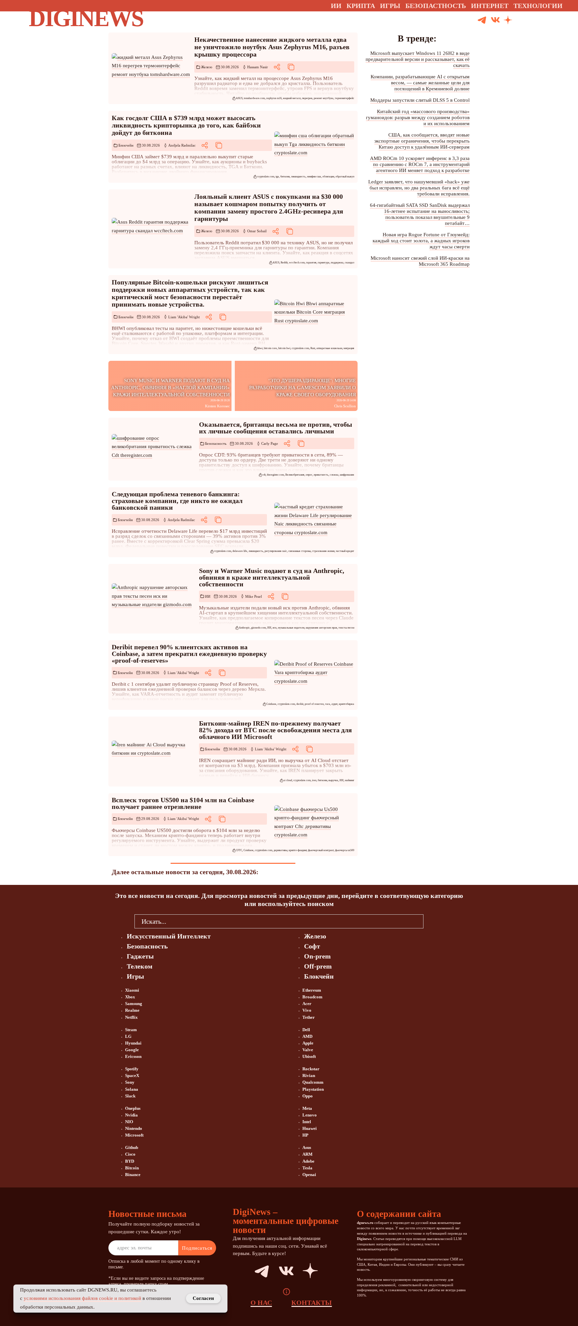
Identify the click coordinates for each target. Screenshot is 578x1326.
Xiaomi (132, 990)
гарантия (311, 262)
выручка (333, 780)
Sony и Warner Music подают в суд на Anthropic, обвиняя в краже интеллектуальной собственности (271, 577)
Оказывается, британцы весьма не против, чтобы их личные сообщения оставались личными (275, 428)
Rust (312, 348)
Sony (129, 1082)
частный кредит (345, 551)
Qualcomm (312, 1082)
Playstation (313, 1089)
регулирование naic (276, 551)
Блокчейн (125, 145)
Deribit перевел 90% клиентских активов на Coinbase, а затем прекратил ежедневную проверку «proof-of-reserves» (189, 653)
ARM (307, 1154)
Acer (306, 1003)
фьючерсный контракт (321, 850)
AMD (307, 1036)
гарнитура (323, 262)
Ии (336, 5)
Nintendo (133, 1128)
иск (275, 627)
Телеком (140, 966)
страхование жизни (323, 551)
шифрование (347, 474)
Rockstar (310, 1068)
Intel (306, 1121)
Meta (307, 1108)
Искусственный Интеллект (169, 936)
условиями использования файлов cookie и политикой (82, 1298)
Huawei (309, 1128)
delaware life (239, 551)
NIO (129, 1121)
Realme (132, 1010)
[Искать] (533, 20)
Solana (131, 1089)
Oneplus (132, 1108)
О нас (261, 1302)
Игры (390, 5)
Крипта (361, 5)
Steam (131, 1029)
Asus (306, 1147)
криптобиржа (346, 704)
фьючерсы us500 (344, 850)
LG (128, 1036)
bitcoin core (270, 348)
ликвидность (298, 176)
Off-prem (318, 966)
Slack (130, 1095)
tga (277, 176)
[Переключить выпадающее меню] (568, 5)
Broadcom (312, 996)
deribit (299, 704)
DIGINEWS (86, 18)
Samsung (133, 1003)
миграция (349, 348)
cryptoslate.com (265, 176)
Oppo (307, 1095)
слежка (334, 474)
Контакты (311, 1302)
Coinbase (271, 704)
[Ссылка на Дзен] (508, 20)
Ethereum (311, 990)
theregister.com (275, 474)
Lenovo (309, 1114)
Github (131, 1147)
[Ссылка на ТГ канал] (482, 20)
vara (327, 704)
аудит (334, 704)
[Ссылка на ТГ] (254, 1270)
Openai (309, 1174)
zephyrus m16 (274, 98)
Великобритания (294, 474)
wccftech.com (297, 262)
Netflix (131, 1017)
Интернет (489, 5)
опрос (309, 474)
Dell (306, 1029)
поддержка (337, 262)
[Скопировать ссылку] (291, 67)
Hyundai (133, 1043)
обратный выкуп (344, 176)
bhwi (260, 348)
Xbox (130, 996)
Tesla (307, 1167)
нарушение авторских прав (321, 627)
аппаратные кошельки (329, 348)
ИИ (207, 596)
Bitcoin (132, 1167)
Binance (132, 1174)
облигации (328, 176)
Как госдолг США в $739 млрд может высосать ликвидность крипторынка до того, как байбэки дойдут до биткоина (186, 125)
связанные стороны (299, 551)
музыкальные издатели (291, 627)
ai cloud (287, 780)
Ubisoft (309, 1056)
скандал (349, 262)
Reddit (284, 262)
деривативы (280, 850)
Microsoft (134, 1135)
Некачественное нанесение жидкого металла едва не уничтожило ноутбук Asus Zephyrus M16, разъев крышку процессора (272, 47)
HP (305, 1135)
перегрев (307, 98)
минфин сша (314, 176)
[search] (433, 921)
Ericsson (133, 1056)
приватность (321, 474)
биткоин (285, 176)
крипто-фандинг (298, 850)
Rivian (308, 1075)
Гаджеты (140, 956)
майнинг (349, 780)
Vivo (306, 1010)
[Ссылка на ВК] (495, 20)
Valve (307, 1049)
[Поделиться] (277, 67)
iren (314, 780)
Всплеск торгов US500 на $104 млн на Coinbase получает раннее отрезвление (183, 803)
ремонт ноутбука (323, 98)
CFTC (239, 850)
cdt (264, 474)
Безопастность (435, 5)
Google (132, 1049)
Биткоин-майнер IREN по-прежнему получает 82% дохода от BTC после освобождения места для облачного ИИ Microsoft (275, 730)
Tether (308, 1017)
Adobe (308, 1161)
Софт (312, 946)
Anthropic (244, 627)
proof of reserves (314, 704)
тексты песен (346, 627)
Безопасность (215, 443)
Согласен (203, 1298)
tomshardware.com (254, 98)
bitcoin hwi (284, 348)
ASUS (239, 98)
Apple (307, 1043)
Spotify (131, 1068)
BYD (129, 1161)
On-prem (317, 956)
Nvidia (131, 1114)
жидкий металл (292, 98)
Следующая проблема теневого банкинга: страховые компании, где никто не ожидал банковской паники (177, 500)
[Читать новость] (152, 66)
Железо (206, 67)
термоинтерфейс (344, 98)
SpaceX (132, 1075)
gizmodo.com (258, 627)
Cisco (130, 1154)
